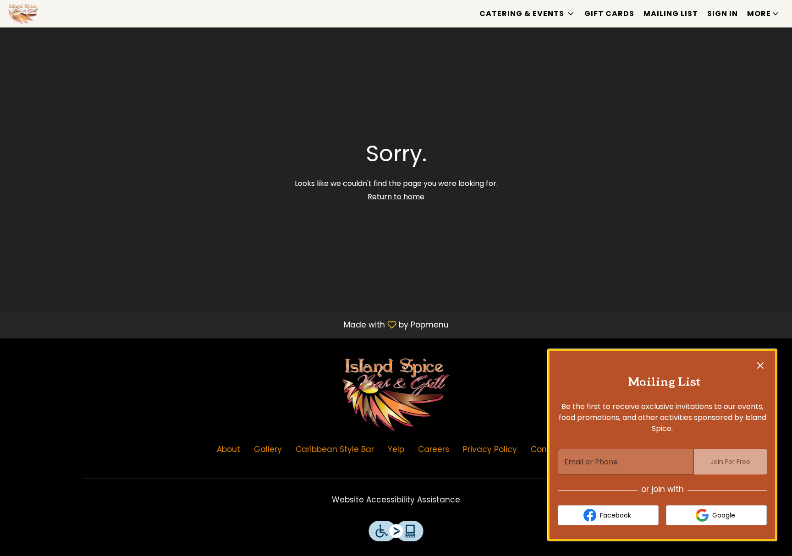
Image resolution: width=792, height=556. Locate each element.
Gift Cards (609, 13)
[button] (527, 14)
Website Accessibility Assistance (396, 499)
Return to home (396, 196)
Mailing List (671, 13)
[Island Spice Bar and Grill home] (48, 13)
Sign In (722, 13)
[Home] (396, 392)
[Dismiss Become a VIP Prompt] (760, 365)
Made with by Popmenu (228, 324)
